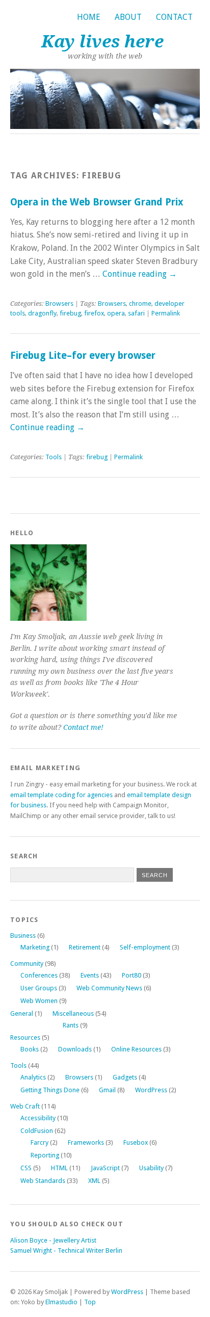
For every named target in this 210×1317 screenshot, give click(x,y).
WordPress (151, 1090)
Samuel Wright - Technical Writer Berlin (66, 1250)
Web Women (39, 1001)
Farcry (39, 1142)
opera (116, 313)
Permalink (165, 313)
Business (23, 935)
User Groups (38, 988)
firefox (94, 313)
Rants (70, 1025)
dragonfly (42, 313)
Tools (53, 457)
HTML (59, 1168)
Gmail (107, 1090)
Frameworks (86, 1142)
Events (90, 975)
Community (26, 963)
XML (94, 1180)
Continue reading (139, 274)
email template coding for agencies (61, 795)
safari (136, 313)
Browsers (59, 303)
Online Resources (136, 1049)
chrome (140, 303)
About (128, 17)
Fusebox (135, 1142)
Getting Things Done (50, 1090)
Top (90, 1302)
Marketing (34, 947)
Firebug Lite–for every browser (82, 355)
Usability (151, 1168)
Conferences (39, 975)
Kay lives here (102, 41)
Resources (25, 1037)
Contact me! (83, 727)
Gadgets (125, 1077)
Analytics (33, 1077)
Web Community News (109, 988)
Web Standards (42, 1180)
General (21, 1013)
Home (88, 17)
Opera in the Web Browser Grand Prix (96, 202)
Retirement (84, 947)
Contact (174, 17)
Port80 (131, 975)
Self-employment (145, 947)
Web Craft (25, 1106)
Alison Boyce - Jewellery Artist (53, 1240)
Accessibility (38, 1118)
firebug (70, 313)
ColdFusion (36, 1131)
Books (29, 1049)
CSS (26, 1168)
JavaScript (105, 1168)
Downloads (75, 1049)
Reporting (45, 1155)
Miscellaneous (73, 1013)
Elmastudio (61, 1302)
